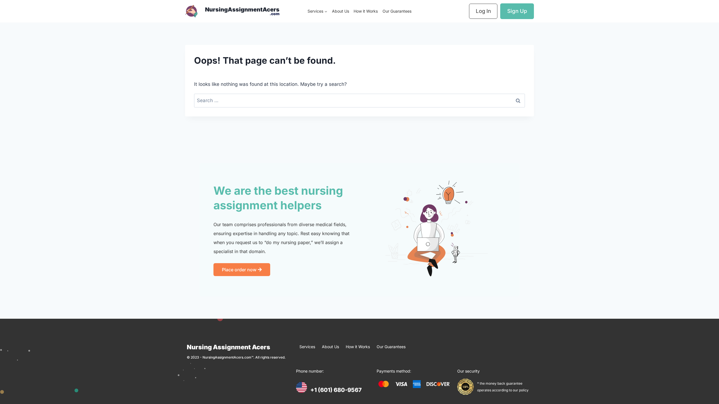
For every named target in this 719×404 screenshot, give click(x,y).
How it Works (366, 11)
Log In (483, 11)
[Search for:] (359, 100)
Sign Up (517, 11)
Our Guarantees (397, 11)
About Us (340, 11)
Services (307, 346)
